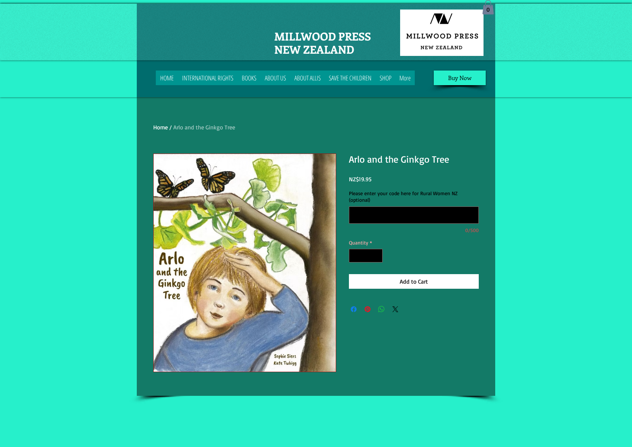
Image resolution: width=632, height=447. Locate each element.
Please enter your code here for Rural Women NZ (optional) (403, 196)
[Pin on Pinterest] (367, 309)
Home (160, 127)
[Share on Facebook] (353, 309)
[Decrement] (354, 255)
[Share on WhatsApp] (381, 309)
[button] (488, 7)
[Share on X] (395, 309)
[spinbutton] (365, 255)
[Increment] (376, 255)
